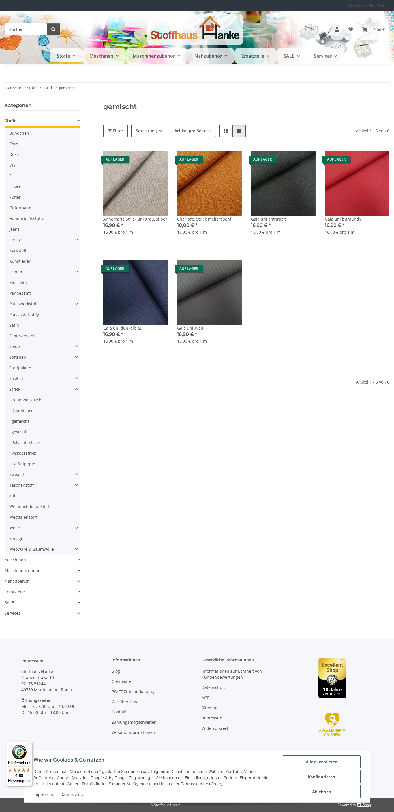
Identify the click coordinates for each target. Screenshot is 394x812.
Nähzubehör (17, 581)
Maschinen (15, 560)
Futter (15, 197)
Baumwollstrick (26, 400)
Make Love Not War (366, 5)
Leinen (15, 272)
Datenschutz (72, 794)
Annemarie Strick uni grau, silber (135, 219)
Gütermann (20, 207)
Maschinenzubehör (23, 570)
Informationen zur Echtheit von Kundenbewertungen (232, 674)
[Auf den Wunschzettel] (158, 161)
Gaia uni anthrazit (268, 219)
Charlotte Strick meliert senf (204, 219)
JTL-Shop (364, 804)
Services (12, 613)
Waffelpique (23, 464)
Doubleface (22, 410)
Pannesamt (20, 293)
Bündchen (19, 133)
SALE (9, 602)
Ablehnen (321, 791)
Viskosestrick (24, 453)
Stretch (16, 378)
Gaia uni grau (190, 328)
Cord (13, 143)
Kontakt (119, 712)
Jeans (14, 229)
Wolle (14, 528)
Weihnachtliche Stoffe (30, 506)
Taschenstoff (21, 485)
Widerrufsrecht (216, 728)
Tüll (12, 496)
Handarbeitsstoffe (26, 218)
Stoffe (10, 120)
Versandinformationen (133, 732)
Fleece (15, 186)
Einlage (16, 538)
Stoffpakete (20, 368)
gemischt (20, 421)
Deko (14, 154)
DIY (12, 165)
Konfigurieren (321, 776)
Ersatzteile (15, 592)
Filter (117, 131)
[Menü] (29, 745)
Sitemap (209, 707)
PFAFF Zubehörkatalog (133, 691)
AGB (206, 697)
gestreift (20, 432)
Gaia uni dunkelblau (122, 328)
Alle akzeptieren (321, 761)
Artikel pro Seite (191, 131)
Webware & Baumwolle (31, 549)
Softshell (17, 357)
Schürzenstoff (22, 336)
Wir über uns (124, 701)
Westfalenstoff (23, 517)
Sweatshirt (19, 474)
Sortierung (146, 131)
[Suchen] (53, 29)
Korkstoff (18, 250)
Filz (12, 175)
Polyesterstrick (26, 442)
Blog (116, 671)
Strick (14, 389)
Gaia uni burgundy (343, 219)
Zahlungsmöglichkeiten (134, 722)
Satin (14, 325)
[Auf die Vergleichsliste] (143, 161)
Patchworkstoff (23, 304)
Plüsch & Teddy (24, 314)
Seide (14, 346)
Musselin (18, 282)
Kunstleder (20, 261)
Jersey (15, 240)
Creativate (121, 681)
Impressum (43, 794)
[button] (337, 29)
